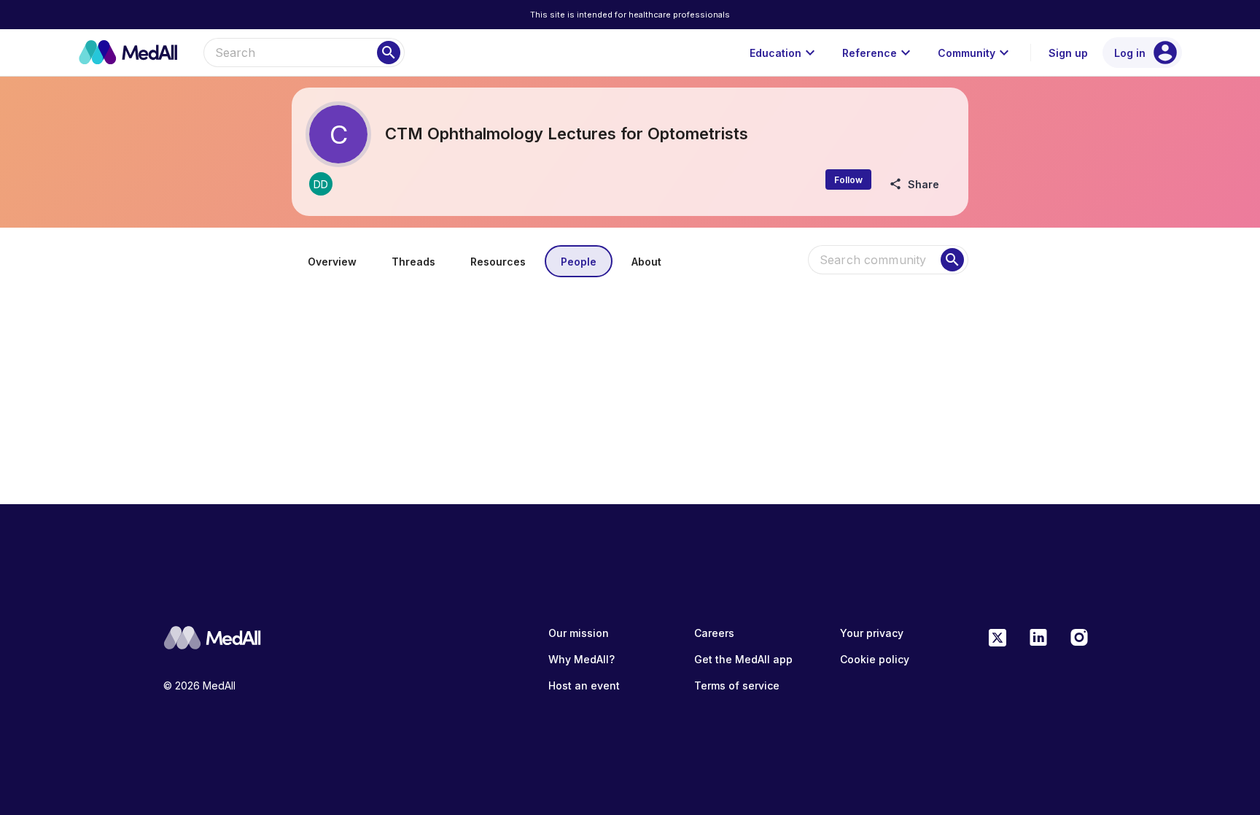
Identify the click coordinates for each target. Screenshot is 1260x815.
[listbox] (630, 306)
